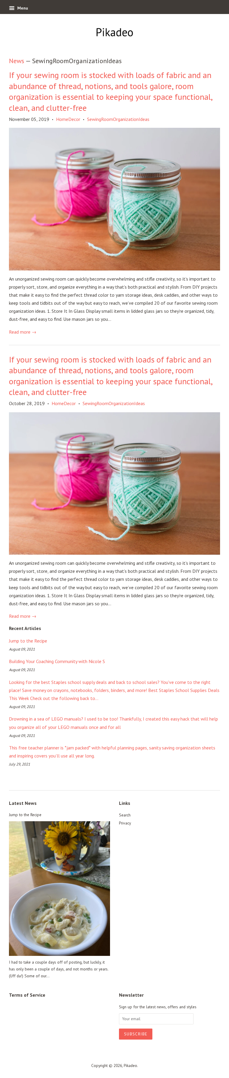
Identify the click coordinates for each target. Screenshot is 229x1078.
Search (125, 815)
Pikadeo (130, 1065)
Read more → (22, 332)
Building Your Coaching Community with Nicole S (57, 661)
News (16, 61)
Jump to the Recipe (28, 641)
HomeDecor (68, 119)
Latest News (23, 803)
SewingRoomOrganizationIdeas (118, 119)
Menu (22, 8)
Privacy (125, 823)
